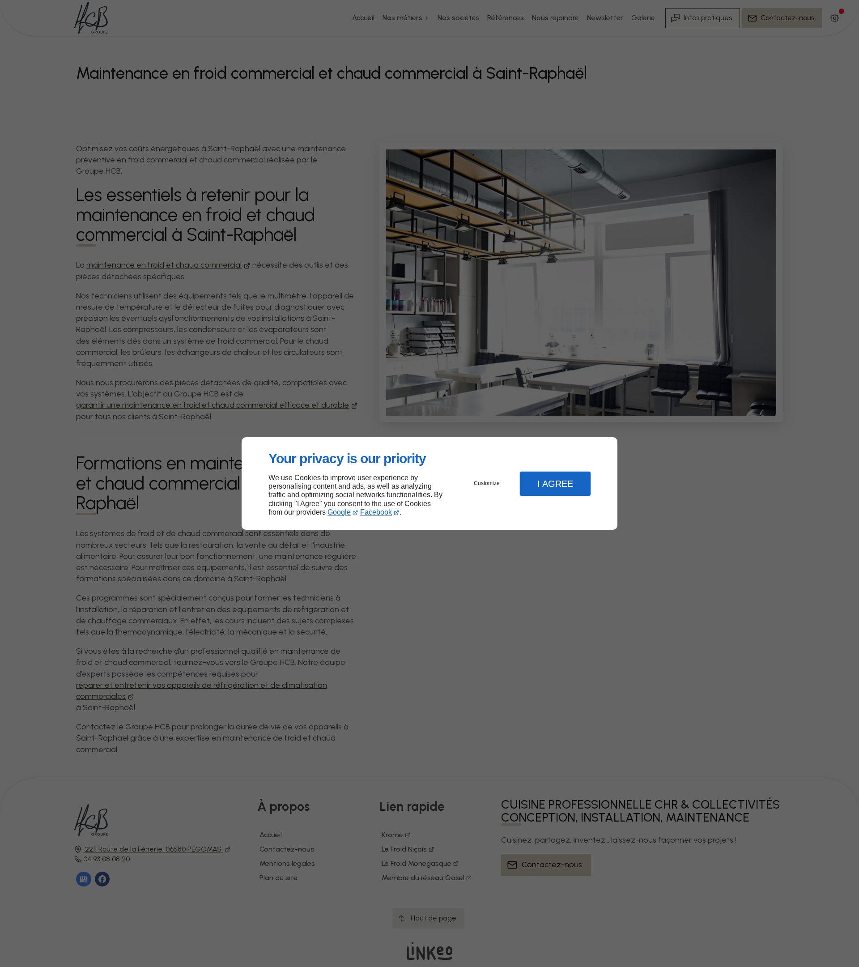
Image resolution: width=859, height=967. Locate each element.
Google (339, 512)
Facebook (376, 512)
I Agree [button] (555, 484)
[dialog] (429, 483)
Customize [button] (487, 483)
